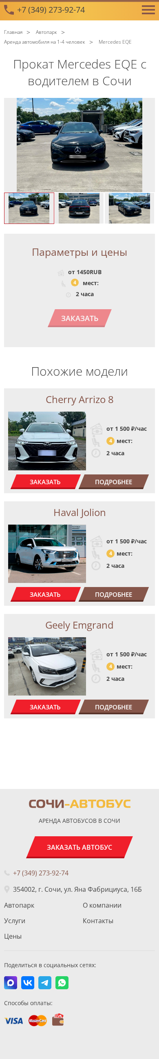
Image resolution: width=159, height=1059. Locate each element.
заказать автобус (79, 847)
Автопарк (19, 905)
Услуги (14, 920)
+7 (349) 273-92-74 (51, 9)
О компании (102, 905)
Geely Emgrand (79, 624)
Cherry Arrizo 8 (80, 399)
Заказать (79, 318)
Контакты (98, 920)
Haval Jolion (79, 512)
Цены (13, 936)
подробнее (113, 482)
